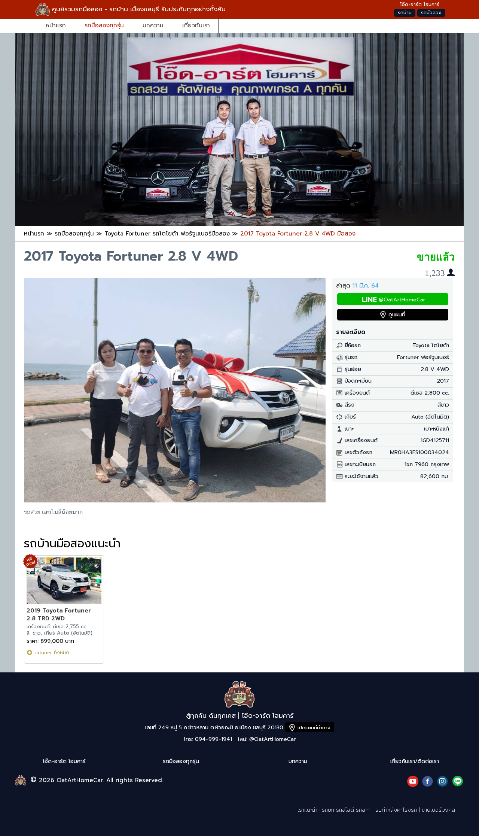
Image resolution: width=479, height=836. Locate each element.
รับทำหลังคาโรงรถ (396, 810)
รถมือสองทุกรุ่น (104, 25)
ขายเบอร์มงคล (438, 810)
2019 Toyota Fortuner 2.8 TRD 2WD (59, 614)
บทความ (153, 25)
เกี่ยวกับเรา (196, 25)
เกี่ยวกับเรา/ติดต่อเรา (414, 761)
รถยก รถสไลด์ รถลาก (346, 810)
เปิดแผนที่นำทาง (314, 727)
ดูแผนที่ (396, 315)
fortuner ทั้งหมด (51, 652)
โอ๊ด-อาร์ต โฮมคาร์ (64, 761)
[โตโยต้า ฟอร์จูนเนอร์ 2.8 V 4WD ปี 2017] (175, 500)
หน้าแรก (56, 25)
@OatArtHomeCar (402, 300)
